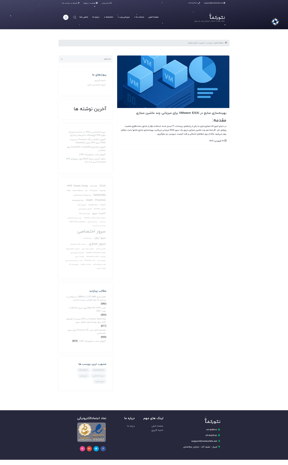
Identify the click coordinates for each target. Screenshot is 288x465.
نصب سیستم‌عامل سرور (74, 260)
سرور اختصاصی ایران (96, 84)
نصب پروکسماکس (99, 264)
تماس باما (84, 17)
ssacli (89, 200)
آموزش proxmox (100, 209)
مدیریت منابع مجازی (73, 249)
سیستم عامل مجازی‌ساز (78, 244)
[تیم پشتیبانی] (275, 22)
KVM (68, 191)
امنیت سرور (99, 213)
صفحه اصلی (153, 17)
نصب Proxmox (90, 260)
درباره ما (95, 17)
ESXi (103, 186)
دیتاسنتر (102, 222)
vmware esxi (93, 205)
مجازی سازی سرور (88, 249)
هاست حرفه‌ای (86, 264)
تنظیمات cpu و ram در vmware (95, 218)
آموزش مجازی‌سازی (85, 209)
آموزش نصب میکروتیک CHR (92, 154)
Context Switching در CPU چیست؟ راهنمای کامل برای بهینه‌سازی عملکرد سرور (86, 321)
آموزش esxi (82, 205)
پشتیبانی (106, 3)
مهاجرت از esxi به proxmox (96, 256)
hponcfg (103, 191)
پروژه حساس (101, 268)
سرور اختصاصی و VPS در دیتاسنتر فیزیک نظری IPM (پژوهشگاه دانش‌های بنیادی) (87, 134)
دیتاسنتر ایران (92, 222)
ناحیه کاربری (100, 80)
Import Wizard (78, 191)
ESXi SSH (93, 186)
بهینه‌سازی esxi (84, 213)
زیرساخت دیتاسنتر (99, 226)
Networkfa (99, 195)
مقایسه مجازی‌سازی (77, 253)
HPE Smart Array (77, 186)
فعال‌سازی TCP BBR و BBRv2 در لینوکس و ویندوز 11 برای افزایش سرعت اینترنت (86, 298)
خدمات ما (139, 17)
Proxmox (100, 200)
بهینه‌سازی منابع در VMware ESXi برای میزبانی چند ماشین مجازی (181, 113)
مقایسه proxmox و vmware (96, 253)
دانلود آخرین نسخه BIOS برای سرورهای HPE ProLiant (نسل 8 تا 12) (86, 161)
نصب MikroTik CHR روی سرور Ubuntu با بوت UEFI (87, 309)
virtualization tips (78, 200)
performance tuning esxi (82, 195)
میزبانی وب (124, 17)
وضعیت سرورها (90, 3)
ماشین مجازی (101, 249)
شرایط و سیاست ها (70, 3)
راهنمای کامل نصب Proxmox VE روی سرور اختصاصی (87, 332)
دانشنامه (109, 17)
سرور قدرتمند (87, 238)
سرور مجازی (97, 243)
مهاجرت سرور (79, 256)
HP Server (94, 191)
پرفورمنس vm (73, 264)
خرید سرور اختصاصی (74, 218)
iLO (86, 191)
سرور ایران (100, 238)
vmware (103, 205)
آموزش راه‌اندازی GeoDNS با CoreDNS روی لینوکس (86, 149)
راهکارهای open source (77, 222)
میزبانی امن (102, 260)
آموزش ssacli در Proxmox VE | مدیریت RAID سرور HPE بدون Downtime (88, 141)
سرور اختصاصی (91, 231)
